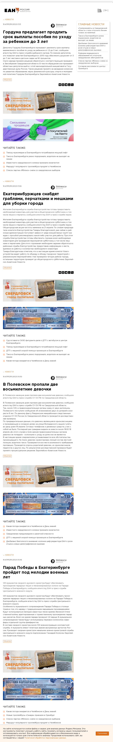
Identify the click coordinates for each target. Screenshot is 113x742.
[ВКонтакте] (60, 84)
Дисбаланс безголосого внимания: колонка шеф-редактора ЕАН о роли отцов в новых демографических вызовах (39, 543)
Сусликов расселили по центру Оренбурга (91, 67)
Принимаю (102, 733)
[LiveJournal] (72, 84)
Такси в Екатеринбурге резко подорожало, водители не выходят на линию (37, 158)
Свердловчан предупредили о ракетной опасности (30, 534)
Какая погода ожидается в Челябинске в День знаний (31, 361)
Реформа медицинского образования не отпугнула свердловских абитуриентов (90, 55)
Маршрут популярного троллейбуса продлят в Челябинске (33, 166)
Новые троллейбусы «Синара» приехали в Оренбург (30, 715)
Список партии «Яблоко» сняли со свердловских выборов (33, 170)
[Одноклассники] (63, 84)
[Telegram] (66, 84)
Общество (7, 79)
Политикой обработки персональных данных (45, 738)
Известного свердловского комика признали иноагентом (32, 163)
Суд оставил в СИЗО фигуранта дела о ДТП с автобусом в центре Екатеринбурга (36, 342)
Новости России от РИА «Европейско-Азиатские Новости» (12, 10)
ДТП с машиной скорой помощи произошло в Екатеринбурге (34, 351)
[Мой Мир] (69, 84)
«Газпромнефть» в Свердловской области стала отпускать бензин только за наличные (92, 30)
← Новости (8, 19)
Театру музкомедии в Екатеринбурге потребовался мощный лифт (37, 153)
